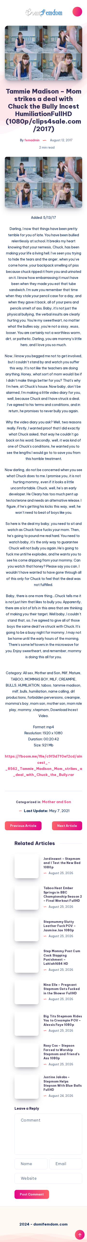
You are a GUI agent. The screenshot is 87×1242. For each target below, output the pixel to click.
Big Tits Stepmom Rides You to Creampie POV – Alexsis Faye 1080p (63, 1020)
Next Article (67, 826)
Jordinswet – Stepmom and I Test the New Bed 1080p (62, 863)
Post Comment (32, 1194)
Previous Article (23, 826)
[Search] (77, 11)
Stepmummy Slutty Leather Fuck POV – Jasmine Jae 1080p (60, 926)
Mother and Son (56, 801)
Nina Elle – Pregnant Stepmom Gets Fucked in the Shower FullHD (62, 989)
